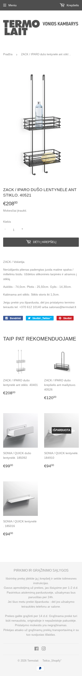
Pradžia (7, 54)
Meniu (12, 5)
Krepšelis (72, 5)
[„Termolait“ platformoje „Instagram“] (44, 649)
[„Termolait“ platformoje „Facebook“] (36, 649)
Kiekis (7, 221)
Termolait (32, 660)
